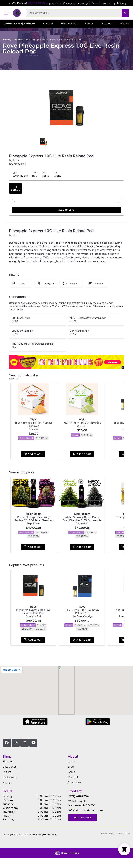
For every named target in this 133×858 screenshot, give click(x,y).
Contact (73, 777)
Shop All (8, 761)
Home (6, 39)
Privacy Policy (107, 833)
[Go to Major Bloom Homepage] (16, 12)
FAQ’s (71, 771)
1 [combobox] (14, 202)
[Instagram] (16, 743)
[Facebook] (7, 743)
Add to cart (66, 209)
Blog (71, 766)
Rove (33, 606)
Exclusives (9, 777)
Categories (10, 766)
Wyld (33, 419)
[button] (6, 13)
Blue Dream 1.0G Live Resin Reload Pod (82, 611)
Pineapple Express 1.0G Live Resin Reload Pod (33, 611)
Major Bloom (33, 513)
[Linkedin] (24, 743)
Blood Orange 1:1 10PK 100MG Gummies (33, 424)
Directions (74, 782)
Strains (7, 771)
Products (17, 39)
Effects (7, 783)
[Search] (125, 13)
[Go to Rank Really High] (66, 853)
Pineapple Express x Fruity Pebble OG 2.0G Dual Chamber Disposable (33, 520)
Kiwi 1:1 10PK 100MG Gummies (82, 422)
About (72, 761)
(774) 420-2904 (78, 796)
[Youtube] (33, 743)
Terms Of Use (123, 833)
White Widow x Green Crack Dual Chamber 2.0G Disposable (82, 519)
